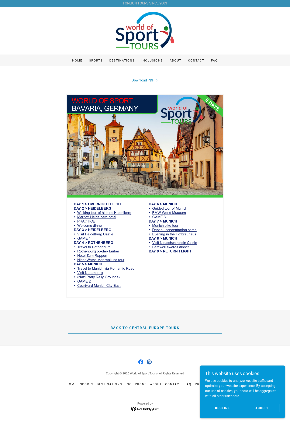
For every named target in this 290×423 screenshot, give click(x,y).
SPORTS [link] (96, 60)
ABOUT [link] (175, 60)
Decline (222, 407)
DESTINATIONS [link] (122, 60)
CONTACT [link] (196, 60)
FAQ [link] (214, 60)
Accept (262, 407)
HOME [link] (77, 60)
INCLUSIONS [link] (152, 60)
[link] (145, 30)
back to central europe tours (145, 328)
